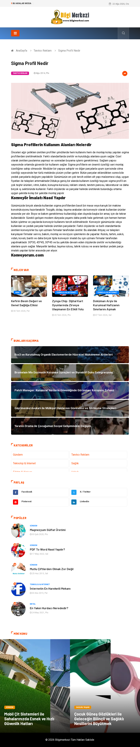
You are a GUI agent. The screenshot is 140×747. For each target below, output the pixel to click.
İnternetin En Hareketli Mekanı (50, 588)
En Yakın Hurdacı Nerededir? (49, 608)
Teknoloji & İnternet (66, 292)
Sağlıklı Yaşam (82, 707)
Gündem (18, 454)
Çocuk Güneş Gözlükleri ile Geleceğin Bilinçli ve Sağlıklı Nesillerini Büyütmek (99, 718)
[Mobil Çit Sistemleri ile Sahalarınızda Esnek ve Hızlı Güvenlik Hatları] (35, 686)
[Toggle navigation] (15, 33)
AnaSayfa (21, 50)
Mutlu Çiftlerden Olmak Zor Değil (51, 569)
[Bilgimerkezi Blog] (70, 17)
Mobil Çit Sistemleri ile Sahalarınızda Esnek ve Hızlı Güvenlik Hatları (29, 718)
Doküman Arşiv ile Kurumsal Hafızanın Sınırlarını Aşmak (106, 305)
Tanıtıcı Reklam (43, 50)
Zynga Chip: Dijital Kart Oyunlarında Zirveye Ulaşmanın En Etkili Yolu (68, 305)
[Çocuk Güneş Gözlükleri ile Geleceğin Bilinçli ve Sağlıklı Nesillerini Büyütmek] (105, 686)
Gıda (17, 292)
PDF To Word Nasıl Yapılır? (47, 549)
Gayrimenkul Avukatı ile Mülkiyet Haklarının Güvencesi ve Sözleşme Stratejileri (73, 4)
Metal (33, 604)
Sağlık (75, 463)
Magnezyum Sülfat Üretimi (48, 530)
